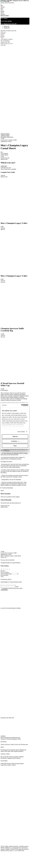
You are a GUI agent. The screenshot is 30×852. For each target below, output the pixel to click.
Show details (21, 431)
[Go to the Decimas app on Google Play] (15, 704)
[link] (15, 599)
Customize (14, 441)
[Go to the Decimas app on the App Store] (15, 713)
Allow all (15, 436)
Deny (15, 445)
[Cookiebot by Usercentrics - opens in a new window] (21, 405)
